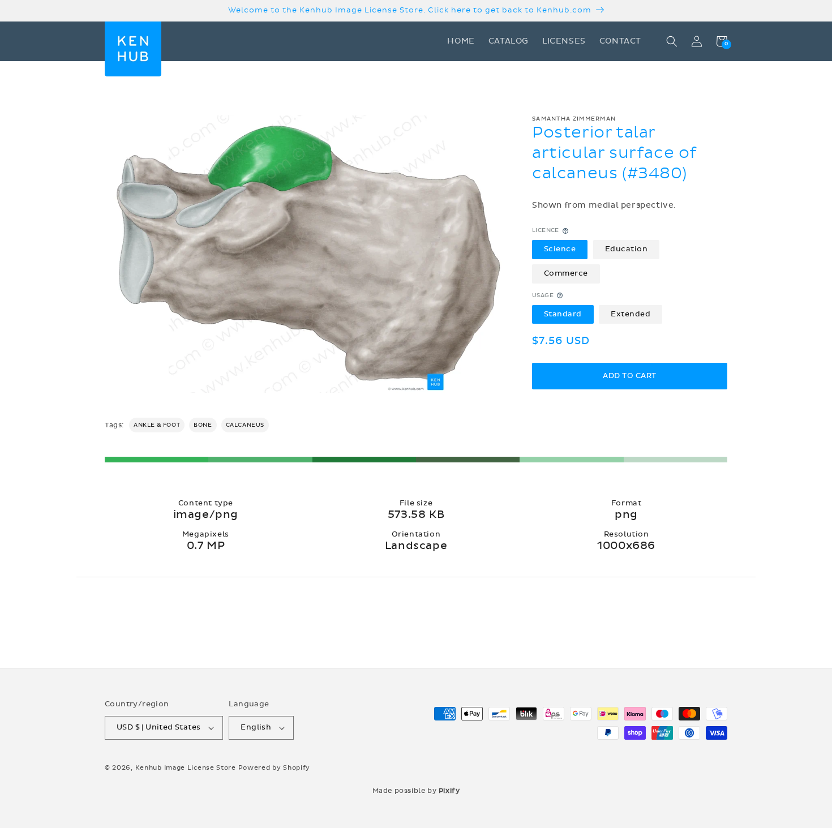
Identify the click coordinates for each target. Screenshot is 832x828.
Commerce (566, 273)
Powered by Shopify (274, 767)
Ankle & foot (157, 425)
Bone (203, 425)
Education (626, 249)
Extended (630, 314)
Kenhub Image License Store (185, 767)
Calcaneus (245, 425)
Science (560, 249)
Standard (563, 314)
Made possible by (416, 791)
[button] (671, 41)
